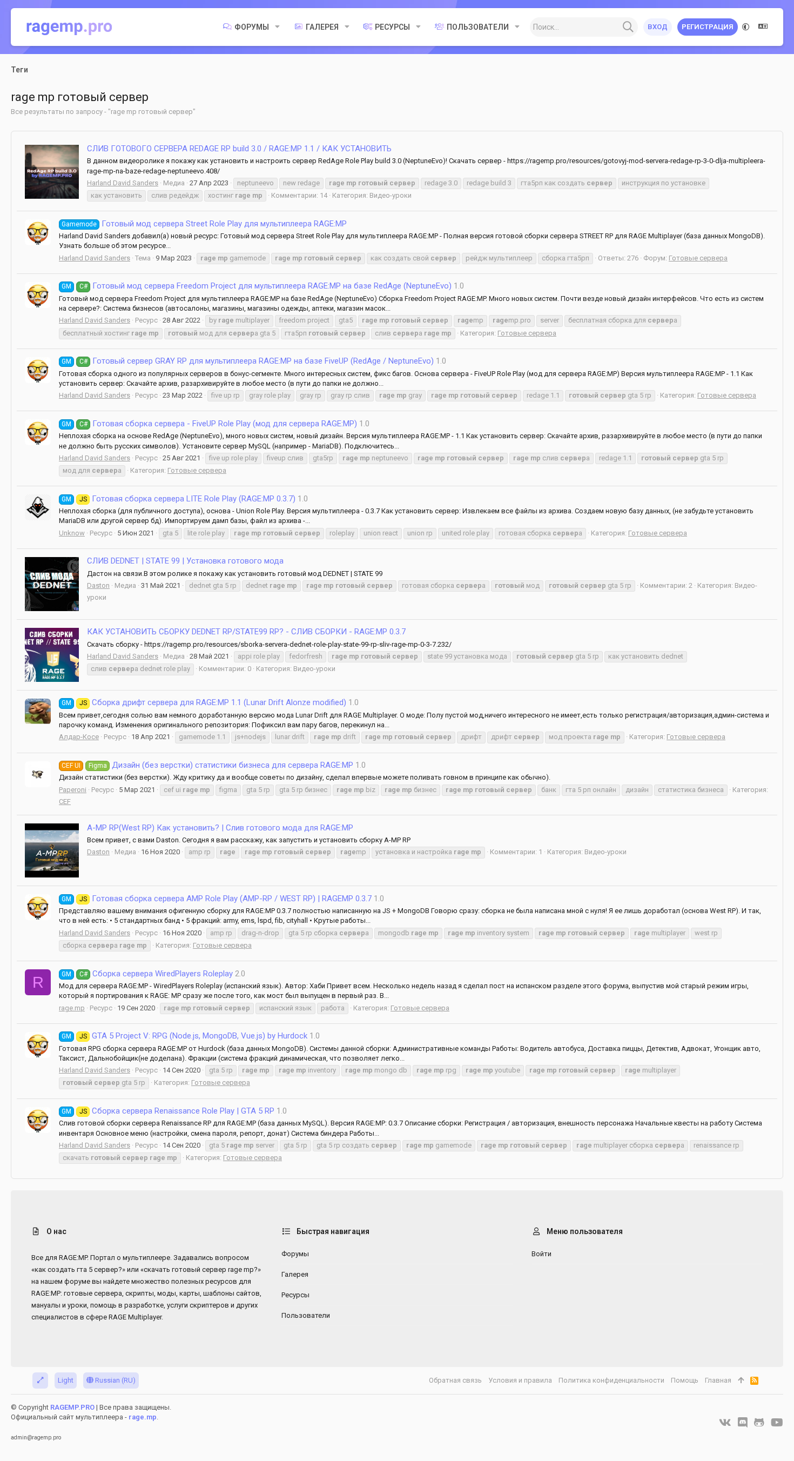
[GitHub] (759, 1422)
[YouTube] (777, 1422)
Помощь (684, 1380)
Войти (541, 1254)
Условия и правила (520, 1380)
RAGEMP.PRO (72, 1407)
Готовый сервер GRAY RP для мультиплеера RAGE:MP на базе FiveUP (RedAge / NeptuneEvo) (248, 361)
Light (65, 1380)
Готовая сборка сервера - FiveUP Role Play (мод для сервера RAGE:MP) (209, 423)
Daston (98, 585)
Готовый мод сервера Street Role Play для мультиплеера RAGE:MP (204, 224)
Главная (718, 1380)
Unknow (72, 533)
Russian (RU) (114, 1380)
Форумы (295, 1254)
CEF (65, 801)
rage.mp (72, 1008)
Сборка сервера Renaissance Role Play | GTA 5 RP (168, 1111)
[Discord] (743, 1422)
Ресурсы (295, 1295)
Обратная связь (455, 1380)
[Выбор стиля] (746, 27)
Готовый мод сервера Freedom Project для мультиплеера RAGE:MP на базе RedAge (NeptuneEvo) (257, 286)
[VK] (725, 1422)
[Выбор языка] (763, 27)
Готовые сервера (698, 258)
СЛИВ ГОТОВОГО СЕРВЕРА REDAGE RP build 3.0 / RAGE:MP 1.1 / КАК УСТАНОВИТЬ (239, 148)
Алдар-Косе (79, 737)
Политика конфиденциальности (611, 1380)
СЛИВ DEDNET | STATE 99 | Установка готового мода (185, 561)
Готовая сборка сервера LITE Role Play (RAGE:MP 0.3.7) (178, 499)
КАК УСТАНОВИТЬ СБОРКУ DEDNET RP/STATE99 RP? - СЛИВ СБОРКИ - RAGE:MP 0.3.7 (246, 631)
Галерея (294, 1274)
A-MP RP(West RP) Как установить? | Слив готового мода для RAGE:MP (220, 828)
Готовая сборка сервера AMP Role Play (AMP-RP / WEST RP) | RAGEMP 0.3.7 (217, 898)
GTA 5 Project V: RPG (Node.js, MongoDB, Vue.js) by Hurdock (184, 1036)
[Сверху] (741, 1380)
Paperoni (72, 790)
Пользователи (305, 1315)
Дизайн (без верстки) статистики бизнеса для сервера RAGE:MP (207, 765)
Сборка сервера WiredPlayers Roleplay (147, 974)
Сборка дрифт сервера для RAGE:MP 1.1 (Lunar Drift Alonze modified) (204, 702)
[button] (277, 27)
